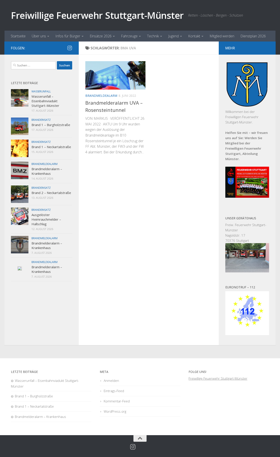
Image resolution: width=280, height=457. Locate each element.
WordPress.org (115, 411)
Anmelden (111, 380)
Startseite (18, 36)
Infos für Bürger (67, 36)
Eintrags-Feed (114, 391)
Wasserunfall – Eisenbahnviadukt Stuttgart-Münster (45, 101)
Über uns (39, 36)
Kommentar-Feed (117, 401)
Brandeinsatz (41, 120)
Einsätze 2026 (101, 36)
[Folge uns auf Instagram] (69, 47)
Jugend (173, 36)
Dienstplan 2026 (253, 36)
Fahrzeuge (129, 36)
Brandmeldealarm (101, 95)
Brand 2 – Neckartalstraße (51, 192)
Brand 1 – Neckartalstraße (51, 147)
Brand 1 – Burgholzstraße (51, 125)
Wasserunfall (41, 91)
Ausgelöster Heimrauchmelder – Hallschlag (46, 219)
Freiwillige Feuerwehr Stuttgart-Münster (97, 15)
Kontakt (194, 36)
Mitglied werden (222, 36)
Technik (153, 36)
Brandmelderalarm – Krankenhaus (47, 171)
